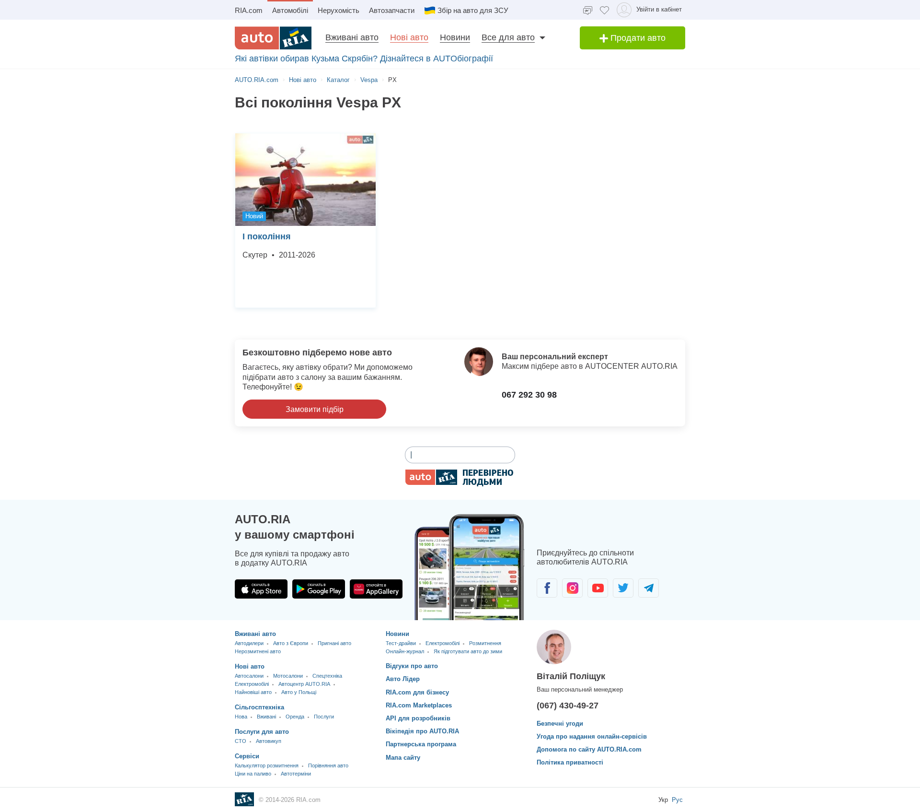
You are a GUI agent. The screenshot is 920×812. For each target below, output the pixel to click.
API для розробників (418, 718)
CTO (240, 741)
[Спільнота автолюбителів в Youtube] (597, 588)
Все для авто (508, 37)
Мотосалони (288, 676)
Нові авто (409, 37)
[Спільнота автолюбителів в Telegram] (648, 588)
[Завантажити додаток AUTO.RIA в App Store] (261, 589)
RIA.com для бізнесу (417, 692)
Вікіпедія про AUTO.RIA (422, 731)
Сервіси (247, 756)
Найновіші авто (253, 692)
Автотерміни (296, 774)
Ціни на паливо (253, 774)
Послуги (324, 716)
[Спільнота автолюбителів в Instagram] (572, 588)
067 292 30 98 (529, 395)
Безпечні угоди (560, 723)
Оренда (295, 716)
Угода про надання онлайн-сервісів (592, 736)
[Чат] (587, 10)
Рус (677, 799)
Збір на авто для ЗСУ (472, 10)
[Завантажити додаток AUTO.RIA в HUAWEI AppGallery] (376, 589)
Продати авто (637, 38)
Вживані (266, 716)
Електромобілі (252, 684)
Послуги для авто (262, 731)
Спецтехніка (327, 676)
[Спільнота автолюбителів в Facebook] (547, 588)
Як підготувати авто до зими (468, 651)
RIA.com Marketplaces (419, 705)
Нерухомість (338, 10)
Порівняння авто (328, 765)
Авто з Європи (290, 643)
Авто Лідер (403, 679)
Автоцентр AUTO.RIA (304, 684)
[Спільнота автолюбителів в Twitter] (623, 588)
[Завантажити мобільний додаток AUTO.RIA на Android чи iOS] (469, 567)
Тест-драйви (401, 643)
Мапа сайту (403, 757)
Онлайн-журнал (405, 651)
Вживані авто (352, 37)
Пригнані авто (334, 643)
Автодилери (249, 643)
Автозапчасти (391, 10)
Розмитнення (485, 643)
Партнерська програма (421, 744)
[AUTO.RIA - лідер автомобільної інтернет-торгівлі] (273, 37)
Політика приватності (570, 762)
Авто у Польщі (298, 692)
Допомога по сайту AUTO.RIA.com (589, 749)
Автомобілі (290, 10)
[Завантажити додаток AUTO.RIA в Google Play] (318, 589)
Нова (241, 716)
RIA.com (249, 10)
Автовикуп (268, 741)
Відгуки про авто (412, 666)
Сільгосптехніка (259, 707)
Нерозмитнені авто (258, 651)
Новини (455, 37)
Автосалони (249, 676)
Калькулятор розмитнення (267, 765)
